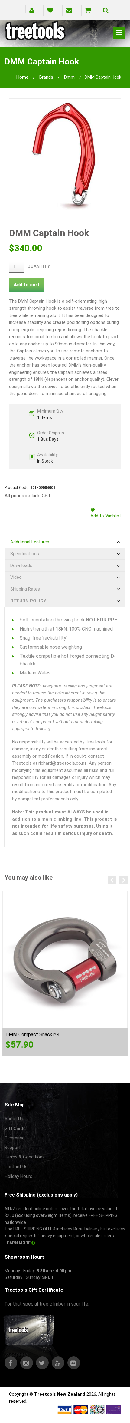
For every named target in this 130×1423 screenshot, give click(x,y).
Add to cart (27, 285)
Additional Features (29, 542)
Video (16, 577)
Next (123, 880)
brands (46, 77)
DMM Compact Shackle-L (33, 1034)
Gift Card (14, 1128)
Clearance (14, 1138)
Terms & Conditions (25, 1157)
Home (22, 77)
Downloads (21, 565)
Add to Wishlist (105, 516)
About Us (14, 1119)
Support (13, 1147)
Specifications (24, 553)
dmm (69, 77)
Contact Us (16, 1166)
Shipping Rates (25, 589)
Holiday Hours (18, 1176)
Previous (112, 880)
